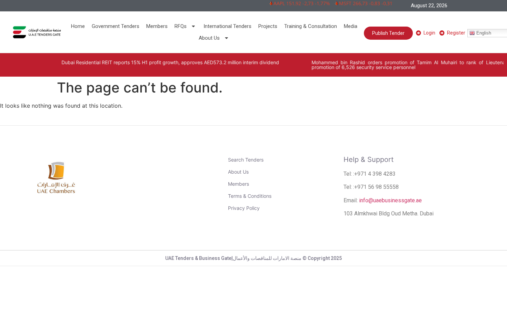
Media (350, 26)
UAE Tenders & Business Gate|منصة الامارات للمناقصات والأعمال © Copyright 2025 (253, 258)
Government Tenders (115, 26)
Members (157, 26)
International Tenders (227, 26)
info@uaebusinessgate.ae (390, 200)
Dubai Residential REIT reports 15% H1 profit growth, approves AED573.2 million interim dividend (158, 62)
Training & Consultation (310, 26)
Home (78, 26)
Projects (267, 26)
